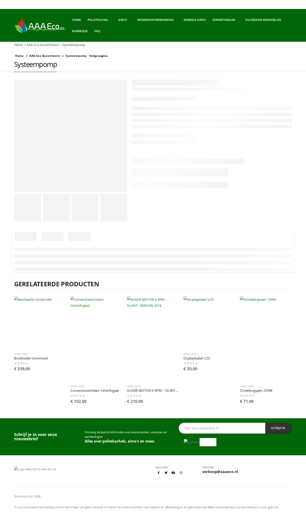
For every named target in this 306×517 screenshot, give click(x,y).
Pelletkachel (98, 20)
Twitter (166, 472)
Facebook (158, 472)
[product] (40, 322)
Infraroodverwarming (155, 20)
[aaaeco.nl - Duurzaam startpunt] (39, 25)
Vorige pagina (98, 56)
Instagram (181, 472)
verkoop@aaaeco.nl (220, 471)
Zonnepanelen (223, 20)
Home (76, 20)
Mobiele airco (195, 20)
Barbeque (80, 31)
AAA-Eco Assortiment (42, 45)
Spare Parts (21, 353)
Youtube (173, 472)
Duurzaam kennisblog (263, 20)
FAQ (97, 31)
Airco (122, 20)
